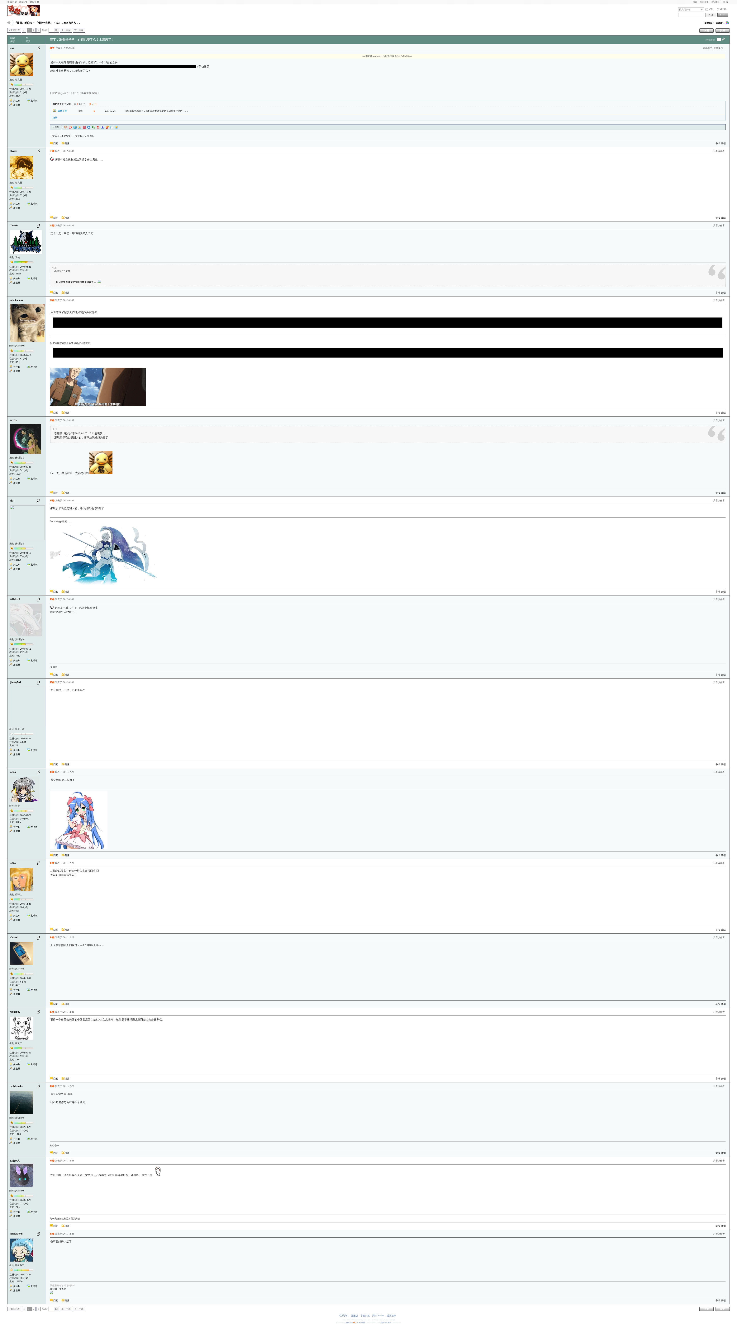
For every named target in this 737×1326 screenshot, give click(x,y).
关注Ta (16, 100)
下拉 (701, 9)
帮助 (725, 2)
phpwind (349, 1323)
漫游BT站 (12, 2)
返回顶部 (391, 1315)
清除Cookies (378, 1315)
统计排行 (716, 2)
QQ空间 (79, 127)
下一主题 (78, 30)
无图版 (354, 1315)
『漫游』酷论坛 (23, 22)
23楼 (52, 151)
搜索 (695, 2)
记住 (711, 9)
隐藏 (55, 117)
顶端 (723, 143)
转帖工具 (34, 2)
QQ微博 (75, 127)
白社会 (111, 127)
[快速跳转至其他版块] (9, 22)
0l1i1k (13, 420)
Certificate (361, 1323)
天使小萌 (62, 111)
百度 (102, 127)
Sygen (13, 151)
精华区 (720, 22)
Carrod (14, 937)
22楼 (52, 225)
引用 (67, 143)
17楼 (52, 682)
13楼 (52, 1012)
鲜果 (107, 127)
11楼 (52, 1160)
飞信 (116, 127)
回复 (706, 30)
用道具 (16, 105)
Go (56, 30)
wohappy (15, 1012)
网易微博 (98, 127)
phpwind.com (386, 1323)
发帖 (722, 30)
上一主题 (66, 30)
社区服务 (704, 2)
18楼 (52, 599)
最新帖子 (709, 22)
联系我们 (344, 1315)
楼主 (52, 48)
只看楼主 (707, 48)
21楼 (52, 300)
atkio (13, 772)
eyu (12, 48)
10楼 (52, 1233)
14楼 (52, 937)
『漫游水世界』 (44, 22)
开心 (84, 127)
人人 (88, 127)
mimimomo (16, 300)
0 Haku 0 (15, 599)
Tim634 (14, 225)
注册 (722, 14)
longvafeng (16, 1233)
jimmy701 (15, 682)
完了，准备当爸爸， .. (68, 22)
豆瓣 (93, 127)
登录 (710, 14)
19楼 (52, 500)
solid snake (16, 1086)
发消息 (34, 100)
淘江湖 (65, 127)
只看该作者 (719, 151)
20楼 (52, 420)
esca (13, 863)
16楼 (52, 772)
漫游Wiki (23, 2)
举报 (718, 143)
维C (12, 500)
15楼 (52, 863)
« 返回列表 (14, 30)
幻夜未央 (15, 1160)
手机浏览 (365, 1315)
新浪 (70, 127)
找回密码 (721, 9)
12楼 (52, 1086)
